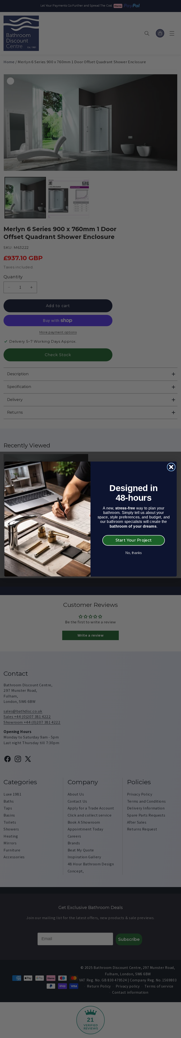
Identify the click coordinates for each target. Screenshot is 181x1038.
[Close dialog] (171, 467)
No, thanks (133, 553)
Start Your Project (133, 540)
